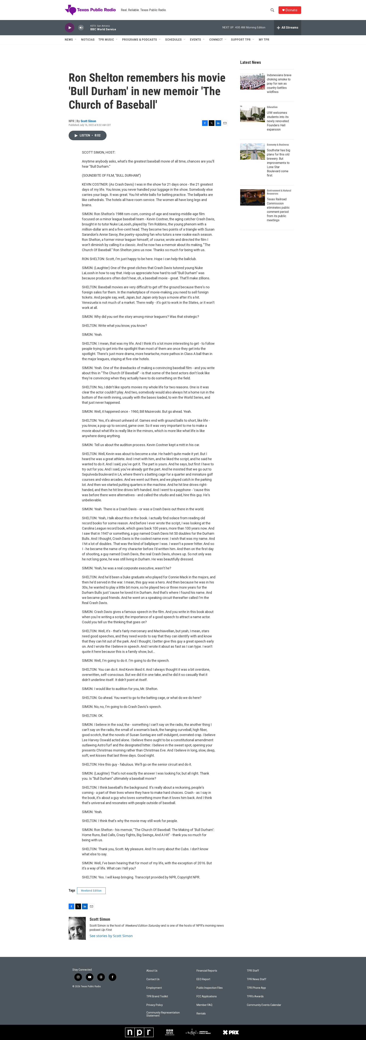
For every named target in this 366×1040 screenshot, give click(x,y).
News (69, 39)
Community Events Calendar (264, 1005)
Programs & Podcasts (139, 39)
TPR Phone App (256, 987)
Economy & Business (278, 144)
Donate (291, 10)
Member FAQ (204, 1005)
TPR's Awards (255, 996)
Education (272, 107)
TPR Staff (253, 970)
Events (195, 39)
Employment (154, 987)
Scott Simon (88, 121)
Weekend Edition (91, 890)
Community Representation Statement (163, 1014)
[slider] (87, 28)
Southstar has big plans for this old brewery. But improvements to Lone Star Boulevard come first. (278, 162)
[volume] (81, 27)
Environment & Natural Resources (279, 192)
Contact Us (153, 979)
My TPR (264, 39)
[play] (70, 28)
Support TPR (241, 39)
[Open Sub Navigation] (75, 39)
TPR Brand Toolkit (157, 996)
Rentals (201, 1013)
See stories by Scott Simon (111, 935)
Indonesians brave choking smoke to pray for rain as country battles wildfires (279, 83)
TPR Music (106, 39)
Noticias (88, 39)
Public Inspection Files (210, 987)
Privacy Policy (154, 1005)
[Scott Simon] (77, 928)
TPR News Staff (256, 979)
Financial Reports (207, 970)
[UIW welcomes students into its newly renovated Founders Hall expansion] (252, 114)
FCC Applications (207, 996)
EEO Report (203, 979)
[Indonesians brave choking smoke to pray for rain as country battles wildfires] (252, 81)
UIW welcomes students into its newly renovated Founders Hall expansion (278, 121)
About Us (151, 970)
